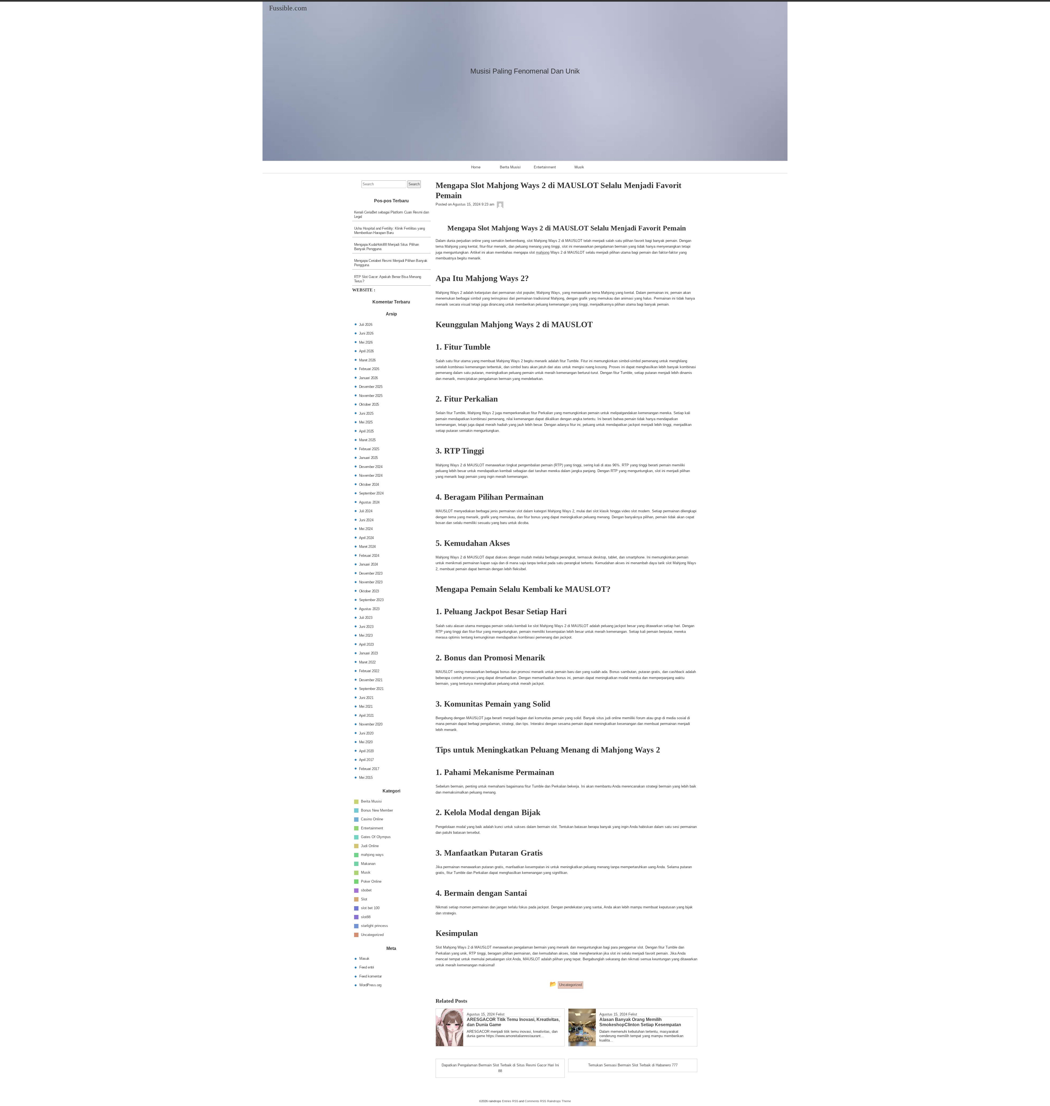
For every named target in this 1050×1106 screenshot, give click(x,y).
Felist (500, 1014)
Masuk (364, 958)
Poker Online (371, 881)
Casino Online (372, 819)
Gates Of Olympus (376, 837)
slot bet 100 (370, 908)
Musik (579, 166)
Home (475, 166)
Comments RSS (535, 1101)
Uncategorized (372, 935)
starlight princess (374, 926)
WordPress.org (370, 985)
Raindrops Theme (559, 1101)
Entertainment (545, 166)
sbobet (366, 890)
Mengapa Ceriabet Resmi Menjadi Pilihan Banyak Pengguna (390, 263)
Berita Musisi (510, 166)
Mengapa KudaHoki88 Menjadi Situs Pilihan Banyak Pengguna (386, 246)
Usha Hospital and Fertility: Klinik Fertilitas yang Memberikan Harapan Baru (389, 230)
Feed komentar (370, 976)
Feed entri (366, 967)
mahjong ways (372, 855)
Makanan (368, 864)
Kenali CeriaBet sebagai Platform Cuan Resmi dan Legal (391, 214)
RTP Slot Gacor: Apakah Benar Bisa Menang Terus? (387, 279)
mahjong (542, 252)
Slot (364, 899)
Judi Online (370, 846)
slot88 (366, 917)
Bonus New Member (377, 810)
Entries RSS (510, 1101)
